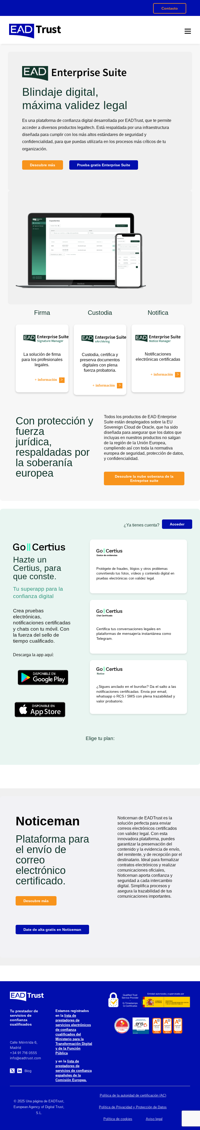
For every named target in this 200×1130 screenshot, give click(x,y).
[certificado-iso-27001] (157, 1025)
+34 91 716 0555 (23, 1053)
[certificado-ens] (141, 1025)
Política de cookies (117, 1119)
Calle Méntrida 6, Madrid (24, 1045)
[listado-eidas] (123, 1000)
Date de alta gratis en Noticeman (52, 929)
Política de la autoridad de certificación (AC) (133, 1095)
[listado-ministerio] (165, 1000)
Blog (28, 1070)
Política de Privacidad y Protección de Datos (133, 1107)
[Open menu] (188, 31)
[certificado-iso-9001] (178, 1025)
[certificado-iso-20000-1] (167, 1025)
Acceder (177, 524)
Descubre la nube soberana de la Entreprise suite (144, 478)
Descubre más (42, 165)
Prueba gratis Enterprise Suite (103, 165)
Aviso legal (154, 1119)
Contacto (169, 8)
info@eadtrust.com (25, 1058)
